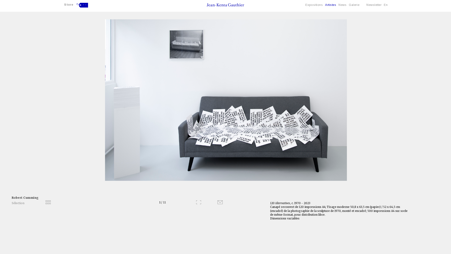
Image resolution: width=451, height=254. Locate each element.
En (386, 5)
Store (69, 4)
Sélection (18, 203)
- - (85, 4)
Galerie (354, 5)
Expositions (314, 5)
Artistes (330, 5)
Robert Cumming (25, 197)
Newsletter (373, 5)
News (342, 5)
